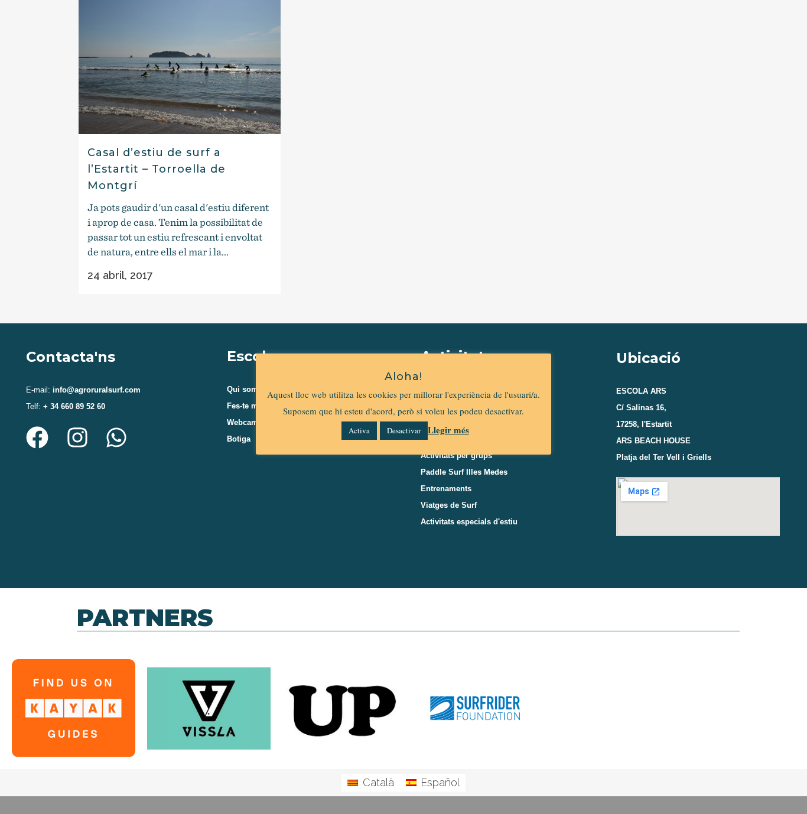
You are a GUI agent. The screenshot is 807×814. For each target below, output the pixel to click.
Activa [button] (359, 430)
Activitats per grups (456, 455)
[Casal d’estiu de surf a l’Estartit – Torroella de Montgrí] (180, 67)
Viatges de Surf (449, 505)
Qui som (242, 389)
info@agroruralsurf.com (95, 389)
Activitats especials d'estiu (469, 521)
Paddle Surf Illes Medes (464, 472)
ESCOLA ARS (641, 391)
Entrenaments (446, 488)
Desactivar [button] (404, 430)
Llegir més (448, 429)
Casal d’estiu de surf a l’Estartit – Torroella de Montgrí (156, 169)
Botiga (238, 438)
